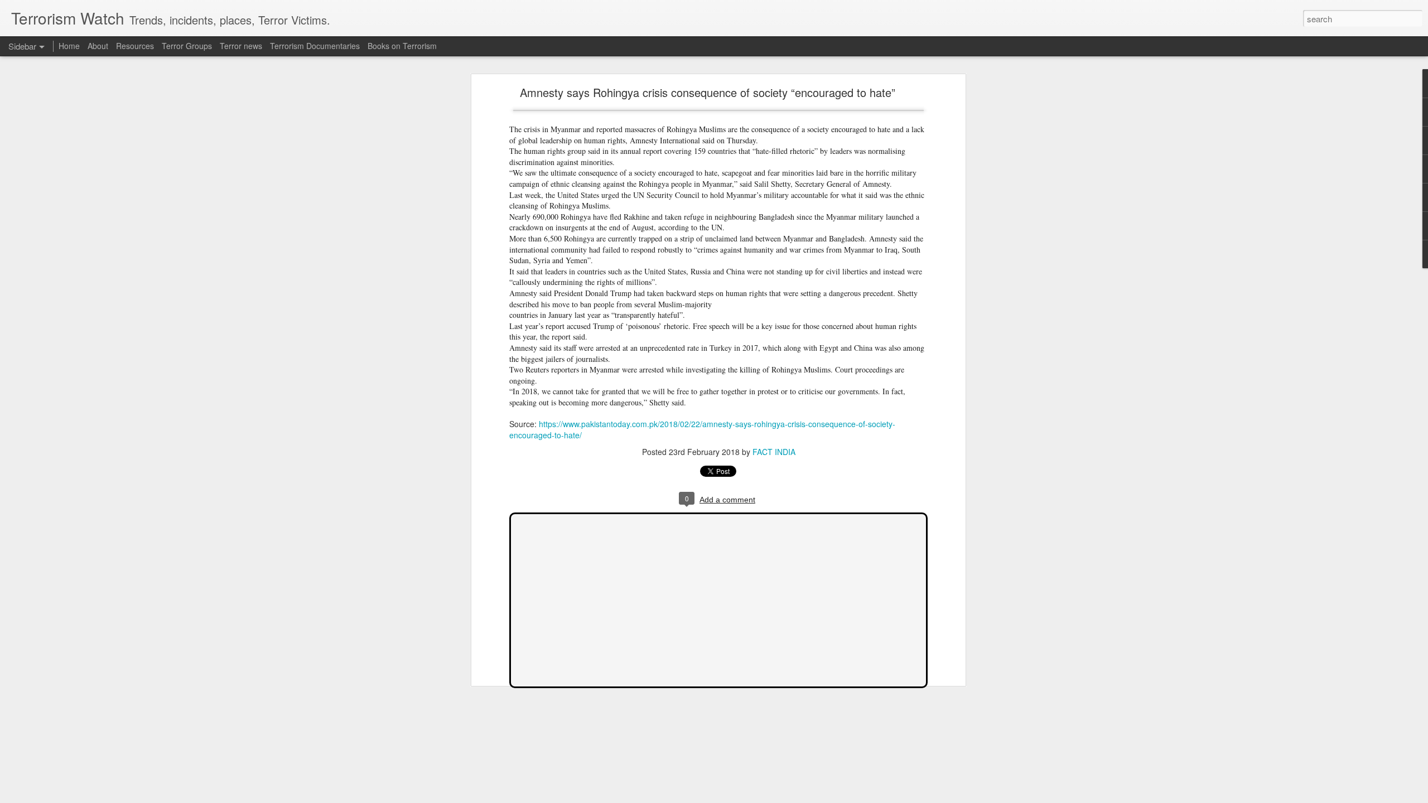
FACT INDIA (773, 451)
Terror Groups (187, 45)
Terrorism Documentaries (315, 45)
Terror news (241, 45)
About (98, 45)
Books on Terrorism (402, 45)
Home (69, 45)
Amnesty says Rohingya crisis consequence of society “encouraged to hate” (707, 92)
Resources (135, 45)
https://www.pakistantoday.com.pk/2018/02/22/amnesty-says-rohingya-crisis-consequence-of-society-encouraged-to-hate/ (702, 429)
